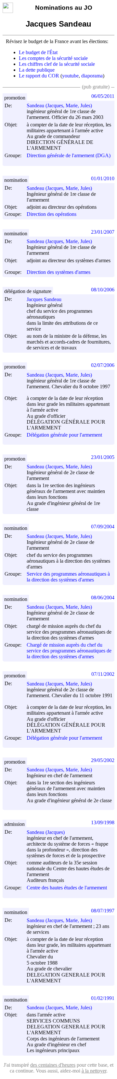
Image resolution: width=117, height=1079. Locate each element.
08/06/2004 (102, 597)
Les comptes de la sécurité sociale (53, 58)
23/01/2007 (102, 232)
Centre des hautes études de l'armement (67, 887)
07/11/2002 (102, 674)
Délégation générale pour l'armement (64, 435)
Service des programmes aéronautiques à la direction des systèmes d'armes (68, 576)
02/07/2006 (102, 365)
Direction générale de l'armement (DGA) (68, 155)
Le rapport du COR (39, 75)
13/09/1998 (102, 822)
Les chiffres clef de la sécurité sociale (57, 64)
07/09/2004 (102, 526)
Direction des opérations (51, 214)
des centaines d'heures (52, 1065)
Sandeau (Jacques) (46, 832)
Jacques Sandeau (44, 299)
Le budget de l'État (38, 52)
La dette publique (37, 70)
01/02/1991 (102, 998)
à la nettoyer (94, 1070)
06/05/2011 (102, 96)
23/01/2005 (102, 457)
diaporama (92, 75)
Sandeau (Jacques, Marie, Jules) (59, 105)
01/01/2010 (102, 178)
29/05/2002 (102, 760)
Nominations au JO (63, 7)
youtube (70, 75)
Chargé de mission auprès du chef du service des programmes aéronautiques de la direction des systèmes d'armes (69, 650)
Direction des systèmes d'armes (58, 272)
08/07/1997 (102, 910)
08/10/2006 (102, 289)
